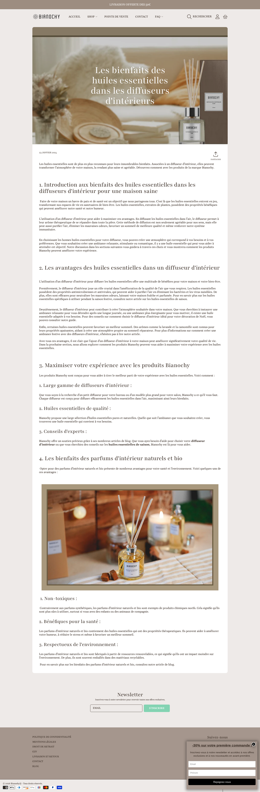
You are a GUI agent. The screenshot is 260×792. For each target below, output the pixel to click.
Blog (35, 766)
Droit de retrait (43, 746)
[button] (200, 17)
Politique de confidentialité (51, 737)
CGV (34, 751)
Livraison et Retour (45, 756)
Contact (37, 761)
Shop (91, 16)
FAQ (158, 16)
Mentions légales (44, 741)
